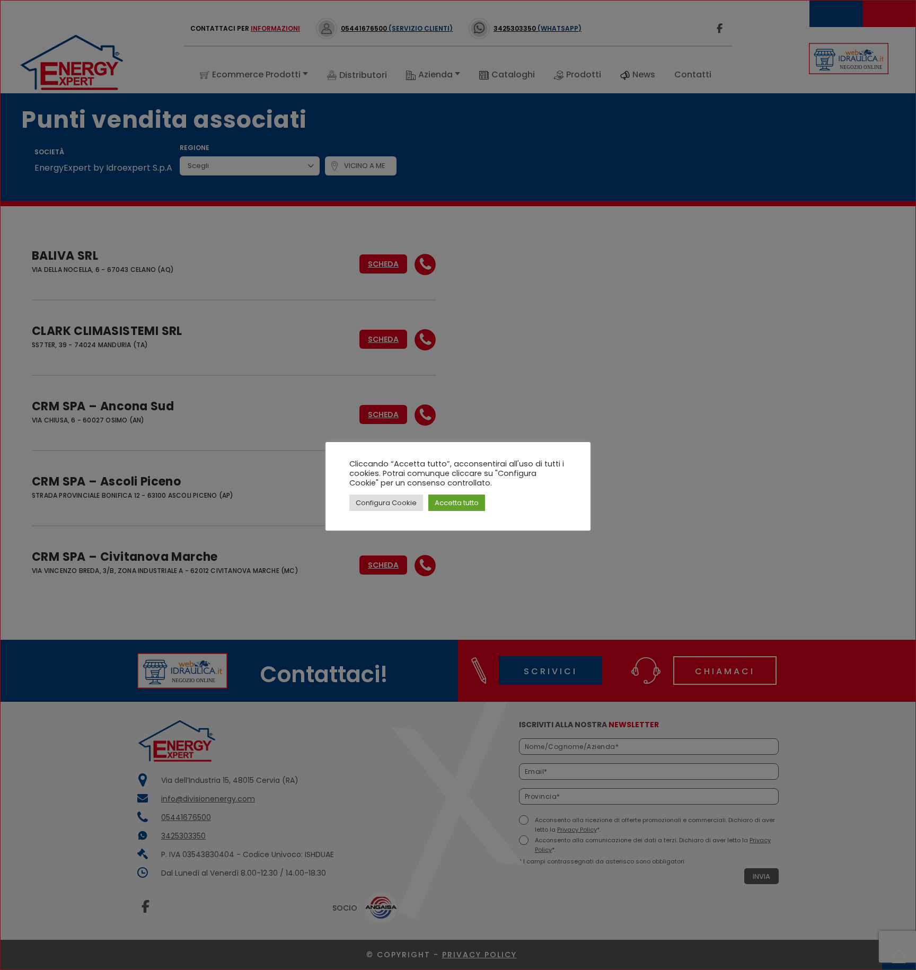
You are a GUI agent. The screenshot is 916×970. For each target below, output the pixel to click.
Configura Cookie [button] (386, 503)
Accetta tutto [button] (457, 503)
